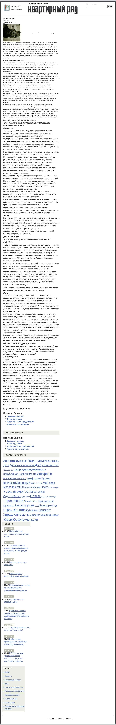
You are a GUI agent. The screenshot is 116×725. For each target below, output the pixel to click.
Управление (12, 514)
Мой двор (49, 482)
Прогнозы (8, 505)
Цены (25, 514)
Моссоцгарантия (32, 487)
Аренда (22, 460)
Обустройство (12, 496)
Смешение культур (15, 416)
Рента (37, 506)
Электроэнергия (50, 515)
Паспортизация (51, 497)
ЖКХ (6, 684)
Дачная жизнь (50, 460)
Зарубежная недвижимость (19, 473)
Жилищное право (12, 695)
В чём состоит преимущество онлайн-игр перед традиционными (15, 641)
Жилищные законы (13, 680)
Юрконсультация (25, 519)
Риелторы (45, 505)
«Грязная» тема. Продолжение (20, 422)
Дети (6, 465)
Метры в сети (36, 483)
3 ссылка (69, 718)
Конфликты (34, 478)
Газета (7, 672)
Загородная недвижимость (30, 469)
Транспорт (44, 510)
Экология (35, 515)
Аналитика (10, 460)
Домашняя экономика (22, 465)
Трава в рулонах (14, 419)
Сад (54, 505)
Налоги (45, 487)
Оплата (35, 496)
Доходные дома (8, 470)
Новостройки (37, 491)
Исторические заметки (14, 478)
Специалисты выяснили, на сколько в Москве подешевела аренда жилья (17, 587)
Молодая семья (13, 486)
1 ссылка (50, 718)
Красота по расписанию (18, 424)
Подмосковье (30, 501)
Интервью (44, 474)
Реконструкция (24, 505)
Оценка (43, 496)
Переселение (13, 501)
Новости (8, 524)
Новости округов (15, 491)
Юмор (7, 519)
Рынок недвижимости (14, 687)
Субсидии (31, 510)
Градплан (35, 460)
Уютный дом (10, 702)
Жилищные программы (14, 691)
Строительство (14, 510)
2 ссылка (60, 718)
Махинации (22, 482)
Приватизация (46, 501)
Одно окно (25, 497)
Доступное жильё (47, 465)
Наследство (54, 487)
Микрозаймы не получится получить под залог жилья (16, 533)
